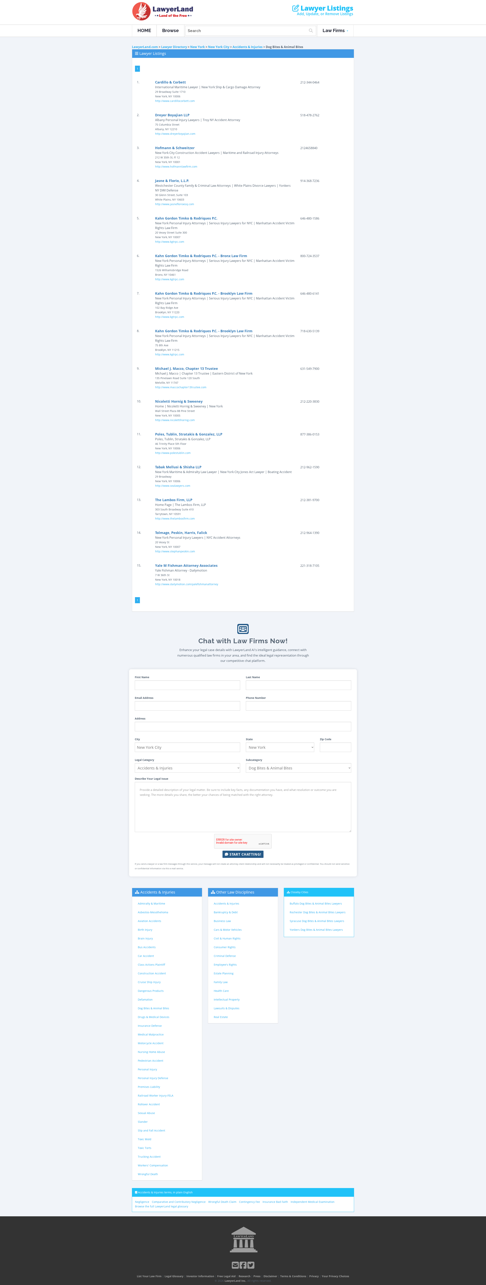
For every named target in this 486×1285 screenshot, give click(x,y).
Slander (143, 1122)
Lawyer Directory (174, 47)
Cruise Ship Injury (149, 982)
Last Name (253, 677)
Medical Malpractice (151, 1034)
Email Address (144, 698)
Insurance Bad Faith (275, 1202)
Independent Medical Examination (313, 1202)
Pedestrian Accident (150, 1060)
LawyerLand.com (145, 47)
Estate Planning (224, 973)
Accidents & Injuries (248, 47)
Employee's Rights (225, 964)
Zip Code (325, 739)
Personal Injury (147, 1069)
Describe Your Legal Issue (151, 778)
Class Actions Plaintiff (151, 964)
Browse (170, 30)
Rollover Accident (149, 1104)
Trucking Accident (149, 1156)
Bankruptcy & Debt (226, 912)
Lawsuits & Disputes (226, 1008)
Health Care (221, 991)
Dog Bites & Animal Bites (153, 1008)
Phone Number (256, 698)
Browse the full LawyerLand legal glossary (161, 1206)
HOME (144, 30)
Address (140, 718)
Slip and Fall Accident (151, 1130)
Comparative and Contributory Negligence (179, 1202)
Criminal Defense (225, 956)
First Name (142, 677)
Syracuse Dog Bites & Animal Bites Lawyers (317, 921)
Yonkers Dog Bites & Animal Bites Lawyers (316, 929)
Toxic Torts (144, 1148)
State (249, 739)
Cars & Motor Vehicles (228, 929)
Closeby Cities (299, 892)
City (137, 739)
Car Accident (146, 956)
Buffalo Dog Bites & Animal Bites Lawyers (316, 903)
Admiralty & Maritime (151, 903)
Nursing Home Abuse (151, 1052)
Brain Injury (145, 938)
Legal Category (144, 760)
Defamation (145, 999)
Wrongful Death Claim (222, 1202)
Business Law (222, 921)
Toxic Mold (144, 1139)
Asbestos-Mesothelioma (153, 912)
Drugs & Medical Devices (153, 1017)
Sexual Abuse (146, 1113)
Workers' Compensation (153, 1165)
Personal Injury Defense (153, 1078)
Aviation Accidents (149, 921)
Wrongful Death (148, 1174)
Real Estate (221, 1017)
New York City (218, 47)
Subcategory (254, 760)
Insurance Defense (150, 1026)
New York (197, 47)
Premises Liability (149, 1087)
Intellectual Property (227, 999)
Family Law (221, 982)
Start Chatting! (244, 854)
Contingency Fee (249, 1202)
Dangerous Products (151, 991)
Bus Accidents (147, 947)
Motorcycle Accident (150, 1043)
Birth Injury (145, 929)
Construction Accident (152, 973)
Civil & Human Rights (227, 938)
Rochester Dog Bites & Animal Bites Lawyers (318, 912)
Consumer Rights (225, 947)
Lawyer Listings (326, 8)
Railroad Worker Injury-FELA (155, 1095)
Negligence (142, 1202)
